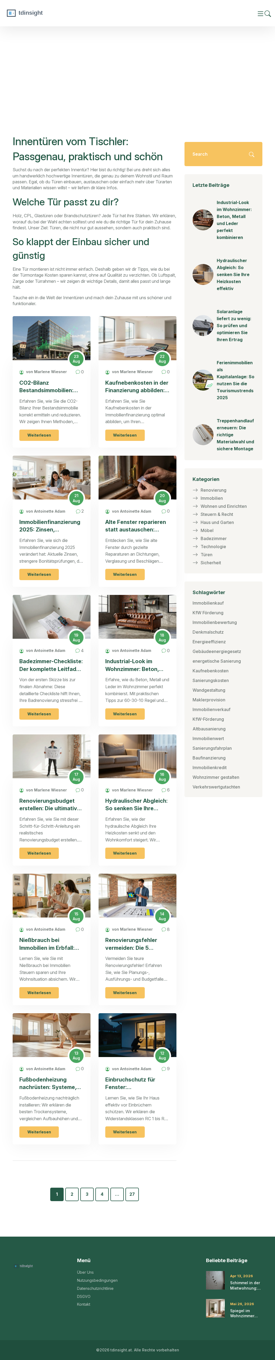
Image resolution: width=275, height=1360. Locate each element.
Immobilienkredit (210, 767)
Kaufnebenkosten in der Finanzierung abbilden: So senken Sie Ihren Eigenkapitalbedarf (136, 387)
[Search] (268, 13)
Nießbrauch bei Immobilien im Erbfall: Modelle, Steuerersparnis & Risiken (46, 944)
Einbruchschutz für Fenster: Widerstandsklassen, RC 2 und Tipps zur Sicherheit (137, 1083)
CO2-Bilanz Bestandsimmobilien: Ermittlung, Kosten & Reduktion (46, 387)
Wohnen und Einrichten (224, 506)
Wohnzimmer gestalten (216, 777)
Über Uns (85, 1272)
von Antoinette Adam (45, 511)
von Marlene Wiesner (46, 371)
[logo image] (44, 13)
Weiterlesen (39, 435)
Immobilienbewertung (215, 622)
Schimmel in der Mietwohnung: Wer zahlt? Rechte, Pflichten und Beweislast (246, 1285)
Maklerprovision (209, 700)
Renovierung (213, 490)
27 (132, 1194)
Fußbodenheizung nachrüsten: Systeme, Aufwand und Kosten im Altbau (50, 1083)
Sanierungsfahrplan (212, 748)
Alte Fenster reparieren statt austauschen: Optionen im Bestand (135, 526)
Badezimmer (214, 538)
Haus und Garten (217, 522)
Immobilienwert (208, 738)
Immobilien (212, 498)
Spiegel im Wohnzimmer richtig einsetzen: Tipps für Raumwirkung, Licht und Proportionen (246, 1313)
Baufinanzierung (209, 758)
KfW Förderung (208, 613)
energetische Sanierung (217, 661)
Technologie (213, 546)
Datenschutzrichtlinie (95, 1288)
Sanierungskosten (211, 680)
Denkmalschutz (208, 632)
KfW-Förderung (208, 719)
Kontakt (83, 1304)
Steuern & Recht (217, 514)
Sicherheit (211, 562)
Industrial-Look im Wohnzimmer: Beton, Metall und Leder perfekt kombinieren (132, 665)
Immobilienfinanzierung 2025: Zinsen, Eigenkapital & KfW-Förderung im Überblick (50, 526)
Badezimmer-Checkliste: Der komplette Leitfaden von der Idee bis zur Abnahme (51, 665)
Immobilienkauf (208, 603)
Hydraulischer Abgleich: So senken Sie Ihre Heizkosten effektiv (136, 805)
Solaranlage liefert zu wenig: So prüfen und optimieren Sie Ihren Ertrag (234, 325)
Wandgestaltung (209, 690)
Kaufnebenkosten (211, 671)
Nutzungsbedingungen (97, 1280)
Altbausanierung (209, 729)
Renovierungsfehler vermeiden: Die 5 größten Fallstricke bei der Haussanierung (134, 944)
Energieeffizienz (209, 642)
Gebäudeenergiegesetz (217, 651)
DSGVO (84, 1296)
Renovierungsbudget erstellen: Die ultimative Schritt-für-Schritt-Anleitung (49, 805)
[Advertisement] (137, 66)
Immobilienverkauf (211, 709)
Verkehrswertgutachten (216, 787)
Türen (206, 554)
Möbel (207, 530)
